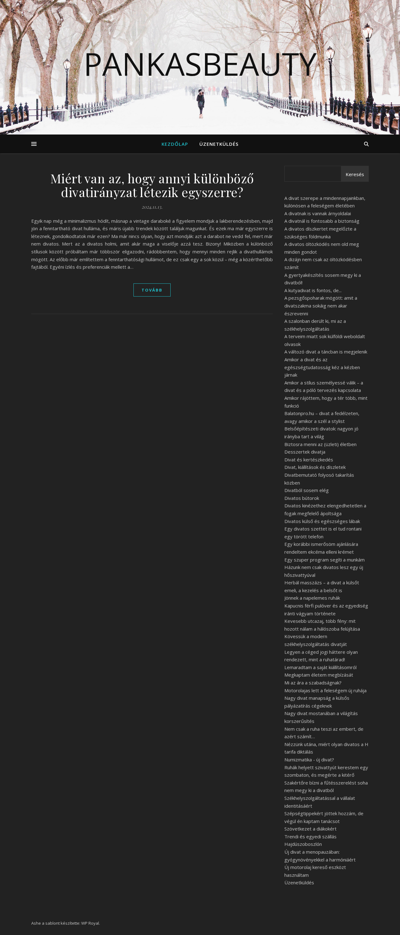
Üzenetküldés (218, 144)
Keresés (355, 174)
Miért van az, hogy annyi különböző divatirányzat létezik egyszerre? (152, 185)
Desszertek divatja (304, 452)
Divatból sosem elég (306, 490)
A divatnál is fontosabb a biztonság (321, 221)
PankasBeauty (200, 63)
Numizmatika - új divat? (309, 759)
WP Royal (90, 923)
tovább (152, 290)
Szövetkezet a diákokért (310, 829)
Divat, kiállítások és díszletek (315, 467)
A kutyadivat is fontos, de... (313, 290)
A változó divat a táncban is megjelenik (325, 351)
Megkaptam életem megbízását (318, 675)
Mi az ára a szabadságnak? (313, 682)
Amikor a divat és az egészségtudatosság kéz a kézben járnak (322, 367)
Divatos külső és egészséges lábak (322, 521)
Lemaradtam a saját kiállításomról (320, 667)
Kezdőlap (175, 144)
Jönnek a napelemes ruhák (312, 598)
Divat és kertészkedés (308, 459)
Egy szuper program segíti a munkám (324, 559)
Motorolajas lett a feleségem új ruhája (325, 690)
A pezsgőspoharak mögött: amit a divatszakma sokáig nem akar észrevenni (320, 305)
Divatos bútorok (301, 498)
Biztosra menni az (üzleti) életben (320, 444)
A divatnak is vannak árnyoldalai (317, 213)
